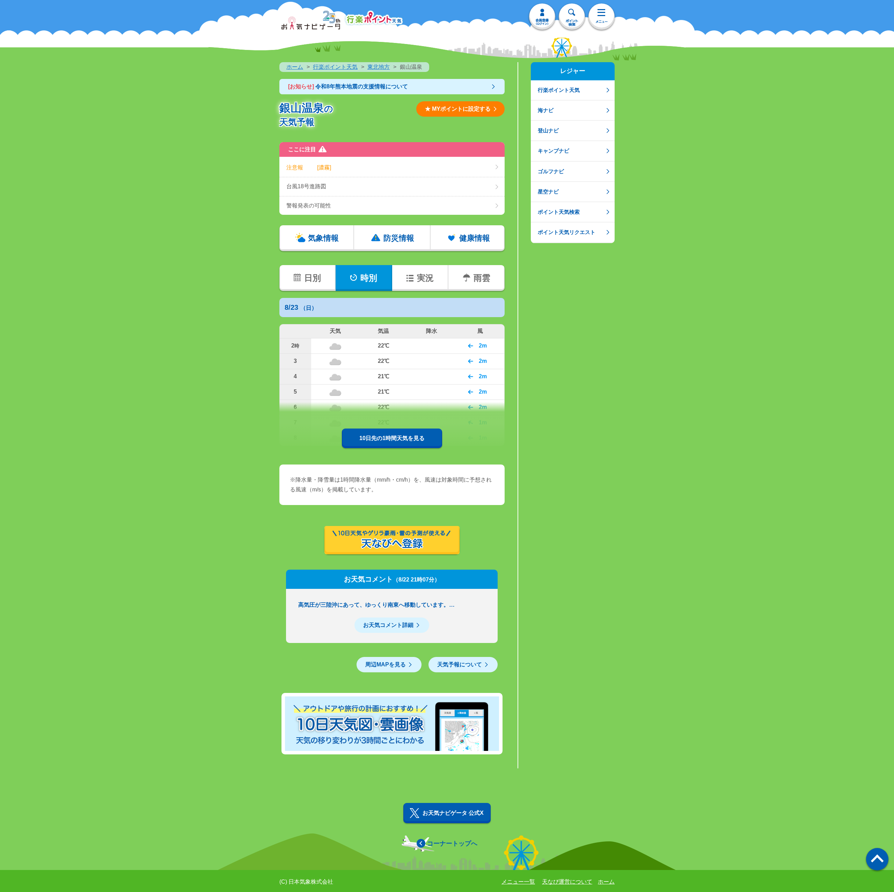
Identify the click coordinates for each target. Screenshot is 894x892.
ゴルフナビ (551, 171)
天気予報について (459, 664)
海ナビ (546, 110)
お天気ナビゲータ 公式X (453, 813)
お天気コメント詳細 (388, 625)
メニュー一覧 (518, 882)
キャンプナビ (553, 151)
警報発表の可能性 (308, 206)
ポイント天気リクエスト (566, 232)
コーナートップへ (452, 843)
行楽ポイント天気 (335, 67)
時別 (368, 278)
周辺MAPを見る (385, 664)
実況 (425, 278)
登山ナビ (548, 130)
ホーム (294, 67)
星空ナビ (548, 192)
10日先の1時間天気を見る (392, 438)
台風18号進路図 (306, 186)
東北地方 (378, 67)
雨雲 (482, 278)
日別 (312, 278)
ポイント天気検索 (559, 212)
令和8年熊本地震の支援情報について (348, 86)
